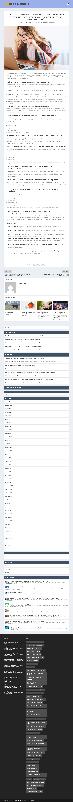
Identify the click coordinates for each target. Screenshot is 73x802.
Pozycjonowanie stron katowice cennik (36, 723)
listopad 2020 (8, 482)
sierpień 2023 (8, 436)
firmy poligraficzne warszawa (35, 657)
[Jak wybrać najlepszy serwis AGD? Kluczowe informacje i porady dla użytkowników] (44, 305)
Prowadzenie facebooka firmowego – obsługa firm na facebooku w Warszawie (29, 587)
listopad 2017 (8, 514)
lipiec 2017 (7, 528)
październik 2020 (9, 485)
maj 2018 (7, 499)
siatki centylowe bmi (33, 762)
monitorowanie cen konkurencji (36, 699)
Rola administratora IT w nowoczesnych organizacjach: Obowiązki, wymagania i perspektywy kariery (30, 372)
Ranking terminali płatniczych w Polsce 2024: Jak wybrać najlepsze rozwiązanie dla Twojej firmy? (13, 692)
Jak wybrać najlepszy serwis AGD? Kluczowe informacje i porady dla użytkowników (43, 314)
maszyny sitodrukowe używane (35, 690)
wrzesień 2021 (8, 461)
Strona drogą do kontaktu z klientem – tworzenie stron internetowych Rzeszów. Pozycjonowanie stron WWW (32, 361)
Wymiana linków (31, 788)
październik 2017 (9, 517)
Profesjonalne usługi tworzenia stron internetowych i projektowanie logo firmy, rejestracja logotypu (13, 686)
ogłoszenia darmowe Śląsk (34, 702)
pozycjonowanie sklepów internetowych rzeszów (34, 706)
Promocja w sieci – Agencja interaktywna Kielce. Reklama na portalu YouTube (24, 358)
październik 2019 (9, 496)
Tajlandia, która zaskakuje (14, 234)
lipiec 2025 (7, 419)
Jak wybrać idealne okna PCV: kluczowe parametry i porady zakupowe (22, 339)
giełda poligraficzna (32, 660)
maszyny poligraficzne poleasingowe (33, 683)
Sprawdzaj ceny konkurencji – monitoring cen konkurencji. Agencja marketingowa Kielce (14, 642)
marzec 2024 (8, 433)
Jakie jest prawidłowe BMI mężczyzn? (28, 313)
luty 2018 (7, 503)
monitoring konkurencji (34, 696)
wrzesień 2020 (8, 489)
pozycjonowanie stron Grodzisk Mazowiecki (36, 710)
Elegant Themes (18, 800)
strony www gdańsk (32, 768)
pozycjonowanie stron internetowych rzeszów (34, 715)
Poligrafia (7, 569)
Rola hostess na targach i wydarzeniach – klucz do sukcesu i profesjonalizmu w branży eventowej (14, 654)
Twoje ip (29, 779)
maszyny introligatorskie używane (34, 678)
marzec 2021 (8, 471)
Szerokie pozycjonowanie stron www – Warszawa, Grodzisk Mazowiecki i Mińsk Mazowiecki (14, 667)
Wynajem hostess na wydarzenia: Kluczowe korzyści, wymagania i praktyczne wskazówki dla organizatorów (12, 679)
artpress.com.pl (29, 22)
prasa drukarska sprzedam (34, 729)
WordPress (31, 800)
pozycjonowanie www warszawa (36, 726)
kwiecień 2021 (8, 468)
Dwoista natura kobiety (14, 230)
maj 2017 (7, 535)
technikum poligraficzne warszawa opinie (34, 775)
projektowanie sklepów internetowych (33, 736)
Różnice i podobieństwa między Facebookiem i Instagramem (20, 365)
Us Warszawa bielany (39, 779)
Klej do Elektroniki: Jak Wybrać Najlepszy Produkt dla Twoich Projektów (27, 621)
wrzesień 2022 (8, 450)
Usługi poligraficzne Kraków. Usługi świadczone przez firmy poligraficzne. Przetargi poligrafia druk (34, 615)
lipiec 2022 (7, 454)
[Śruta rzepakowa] (12, 305)
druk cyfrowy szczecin (33, 651)
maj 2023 (7, 443)
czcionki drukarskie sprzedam (35, 642)
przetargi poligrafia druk (34, 755)
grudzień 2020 (8, 478)
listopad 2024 (8, 426)
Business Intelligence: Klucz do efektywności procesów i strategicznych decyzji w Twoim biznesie (29, 379)
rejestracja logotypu (33, 759)
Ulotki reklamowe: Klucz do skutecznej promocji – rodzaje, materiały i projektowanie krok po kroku (34, 598)
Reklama (7, 572)
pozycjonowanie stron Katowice (36, 719)
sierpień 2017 (8, 524)
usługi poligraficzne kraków (35, 785)
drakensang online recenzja (35, 645)
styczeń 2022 (8, 457)
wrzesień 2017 (8, 520)
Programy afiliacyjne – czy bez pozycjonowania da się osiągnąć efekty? (27, 627)
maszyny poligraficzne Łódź (34, 686)
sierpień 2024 (8, 429)
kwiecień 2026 (8, 405)
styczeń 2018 (8, 507)
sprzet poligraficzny (32, 765)
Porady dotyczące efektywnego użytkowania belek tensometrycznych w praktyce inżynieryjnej (28, 342)
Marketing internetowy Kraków (36, 670)
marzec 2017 (8, 542)
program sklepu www (33, 733)
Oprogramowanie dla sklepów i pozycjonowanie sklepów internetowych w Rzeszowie (31, 604)
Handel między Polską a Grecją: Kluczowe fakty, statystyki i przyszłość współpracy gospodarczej (32, 238)
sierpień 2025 (8, 415)
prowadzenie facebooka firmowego (33, 749)
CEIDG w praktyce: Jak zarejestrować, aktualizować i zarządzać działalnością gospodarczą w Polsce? (60, 315)
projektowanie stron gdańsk (35, 740)
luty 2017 (7, 545)
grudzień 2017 (8, 510)
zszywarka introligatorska (34, 791)
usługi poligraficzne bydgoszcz (36, 782)
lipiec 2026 (7, 401)
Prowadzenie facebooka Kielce (35, 752)
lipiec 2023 (7, 440)
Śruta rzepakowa (9, 312)
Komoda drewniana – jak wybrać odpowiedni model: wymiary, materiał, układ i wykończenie (28, 335)
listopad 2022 (8, 447)
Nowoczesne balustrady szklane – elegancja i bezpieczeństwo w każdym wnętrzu (25, 349)
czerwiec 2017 (8, 531)
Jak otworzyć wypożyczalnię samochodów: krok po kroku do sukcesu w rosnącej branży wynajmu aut (33, 244)
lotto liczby (30, 667)
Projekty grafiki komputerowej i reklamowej (36, 744)
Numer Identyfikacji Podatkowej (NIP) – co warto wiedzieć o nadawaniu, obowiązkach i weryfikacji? (33, 250)
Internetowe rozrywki (13, 226)
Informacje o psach (32, 664)
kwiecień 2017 (8, 538)
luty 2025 (7, 422)
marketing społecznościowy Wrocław (35, 674)
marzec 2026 (8, 408)
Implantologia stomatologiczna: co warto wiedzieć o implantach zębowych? (24, 346)
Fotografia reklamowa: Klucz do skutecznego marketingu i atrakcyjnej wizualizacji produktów (28, 375)
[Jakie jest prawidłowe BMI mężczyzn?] (28, 305)
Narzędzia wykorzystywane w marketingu (20, 609)
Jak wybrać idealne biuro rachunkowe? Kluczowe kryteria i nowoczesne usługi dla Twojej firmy (13, 648)
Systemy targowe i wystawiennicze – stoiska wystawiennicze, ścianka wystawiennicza (26, 368)
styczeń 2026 (8, 412)
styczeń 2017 (8, 549)
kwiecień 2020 (8, 492)
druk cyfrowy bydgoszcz (34, 648)
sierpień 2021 (8, 464)
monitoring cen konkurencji (35, 693)
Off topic (43, 22)
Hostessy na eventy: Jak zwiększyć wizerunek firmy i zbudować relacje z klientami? (30, 581)
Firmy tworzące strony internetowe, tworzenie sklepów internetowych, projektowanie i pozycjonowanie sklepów (33, 382)
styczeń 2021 (8, 475)
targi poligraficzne (32, 771)
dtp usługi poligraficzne (34, 654)
